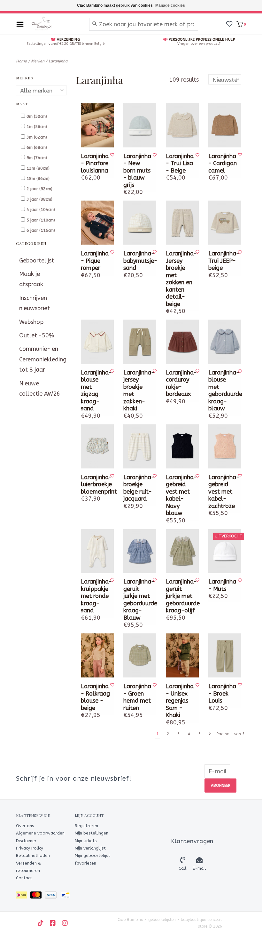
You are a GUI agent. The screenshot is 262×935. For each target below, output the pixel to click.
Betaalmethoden (33, 855)
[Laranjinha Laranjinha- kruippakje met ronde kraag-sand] (97, 551)
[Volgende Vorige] (209, 734)
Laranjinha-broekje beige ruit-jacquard (138, 488)
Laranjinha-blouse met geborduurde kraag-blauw (223, 390)
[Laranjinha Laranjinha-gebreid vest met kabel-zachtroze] (224, 446)
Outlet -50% (36, 335)
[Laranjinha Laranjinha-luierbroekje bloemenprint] (97, 446)
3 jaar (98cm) (39, 199)
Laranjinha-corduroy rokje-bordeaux (181, 383)
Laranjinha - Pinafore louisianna (95, 163)
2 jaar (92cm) (39, 188)
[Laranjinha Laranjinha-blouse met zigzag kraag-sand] (97, 341)
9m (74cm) (37, 157)
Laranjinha (58, 61)
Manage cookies (170, 5)
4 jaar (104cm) (41, 209)
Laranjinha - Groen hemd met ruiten (137, 697)
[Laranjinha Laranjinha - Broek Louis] (224, 655)
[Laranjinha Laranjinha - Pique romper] (97, 222)
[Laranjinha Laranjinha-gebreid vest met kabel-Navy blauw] (182, 446)
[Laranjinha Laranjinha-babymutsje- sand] (139, 222)
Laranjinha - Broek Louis (222, 693)
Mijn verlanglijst (90, 848)
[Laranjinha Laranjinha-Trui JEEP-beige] (224, 222)
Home (21, 61)
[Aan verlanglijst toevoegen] (112, 155)
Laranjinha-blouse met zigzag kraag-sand (96, 390)
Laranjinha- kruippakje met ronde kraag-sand (96, 596)
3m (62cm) (37, 137)
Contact (24, 877)
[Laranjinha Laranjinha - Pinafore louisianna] (97, 125)
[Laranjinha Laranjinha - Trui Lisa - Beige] (182, 125)
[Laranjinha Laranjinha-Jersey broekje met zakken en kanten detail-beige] (182, 222)
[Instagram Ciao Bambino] (64, 923)
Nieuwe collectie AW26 (39, 388)
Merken (37, 61)
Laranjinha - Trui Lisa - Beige (180, 163)
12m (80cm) (38, 168)
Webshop (31, 322)
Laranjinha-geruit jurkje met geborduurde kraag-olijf (181, 596)
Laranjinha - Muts (222, 585)
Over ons (25, 825)
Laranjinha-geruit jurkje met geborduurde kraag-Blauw (138, 599)
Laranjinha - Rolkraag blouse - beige (95, 697)
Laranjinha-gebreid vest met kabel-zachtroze (223, 492)
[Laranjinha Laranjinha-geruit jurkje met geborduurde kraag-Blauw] (139, 551)
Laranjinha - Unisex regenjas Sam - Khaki (180, 701)
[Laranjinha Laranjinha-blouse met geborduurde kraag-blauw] (224, 341)
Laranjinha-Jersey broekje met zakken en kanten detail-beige (181, 279)
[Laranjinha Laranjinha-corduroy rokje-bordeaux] (182, 341)
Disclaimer (26, 840)
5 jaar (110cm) (41, 220)
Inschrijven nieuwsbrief (34, 303)
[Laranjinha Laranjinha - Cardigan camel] (224, 125)
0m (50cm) (37, 116)
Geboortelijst (36, 260)
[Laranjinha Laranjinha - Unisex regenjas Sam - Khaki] (182, 655)
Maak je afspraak (31, 279)
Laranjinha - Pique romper (95, 260)
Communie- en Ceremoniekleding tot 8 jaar (41, 359)
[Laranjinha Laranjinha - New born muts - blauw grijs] (139, 125)
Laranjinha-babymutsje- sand (138, 260)
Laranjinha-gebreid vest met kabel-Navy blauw (181, 495)
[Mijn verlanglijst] (229, 23)
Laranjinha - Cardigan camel (222, 163)
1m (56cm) (37, 126)
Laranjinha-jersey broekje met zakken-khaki (138, 390)
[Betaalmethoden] (23, 896)
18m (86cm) (38, 178)
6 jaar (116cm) (41, 230)
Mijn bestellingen (91, 833)
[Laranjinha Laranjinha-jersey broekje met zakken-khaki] (139, 341)
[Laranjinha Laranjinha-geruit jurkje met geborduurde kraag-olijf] (182, 551)
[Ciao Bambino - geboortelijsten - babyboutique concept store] (55, 24)
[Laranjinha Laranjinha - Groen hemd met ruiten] (139, 655)
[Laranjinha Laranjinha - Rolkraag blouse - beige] (97, 655)
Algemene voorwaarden (40, 833)
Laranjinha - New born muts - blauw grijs (137, 171)
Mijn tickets (86, 840)
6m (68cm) (37, 147)
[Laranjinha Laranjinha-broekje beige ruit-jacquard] (139, 446)
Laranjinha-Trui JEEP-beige (223, 260)
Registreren (86, 825)
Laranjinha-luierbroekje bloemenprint (96, 484)
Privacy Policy (29, 848)
